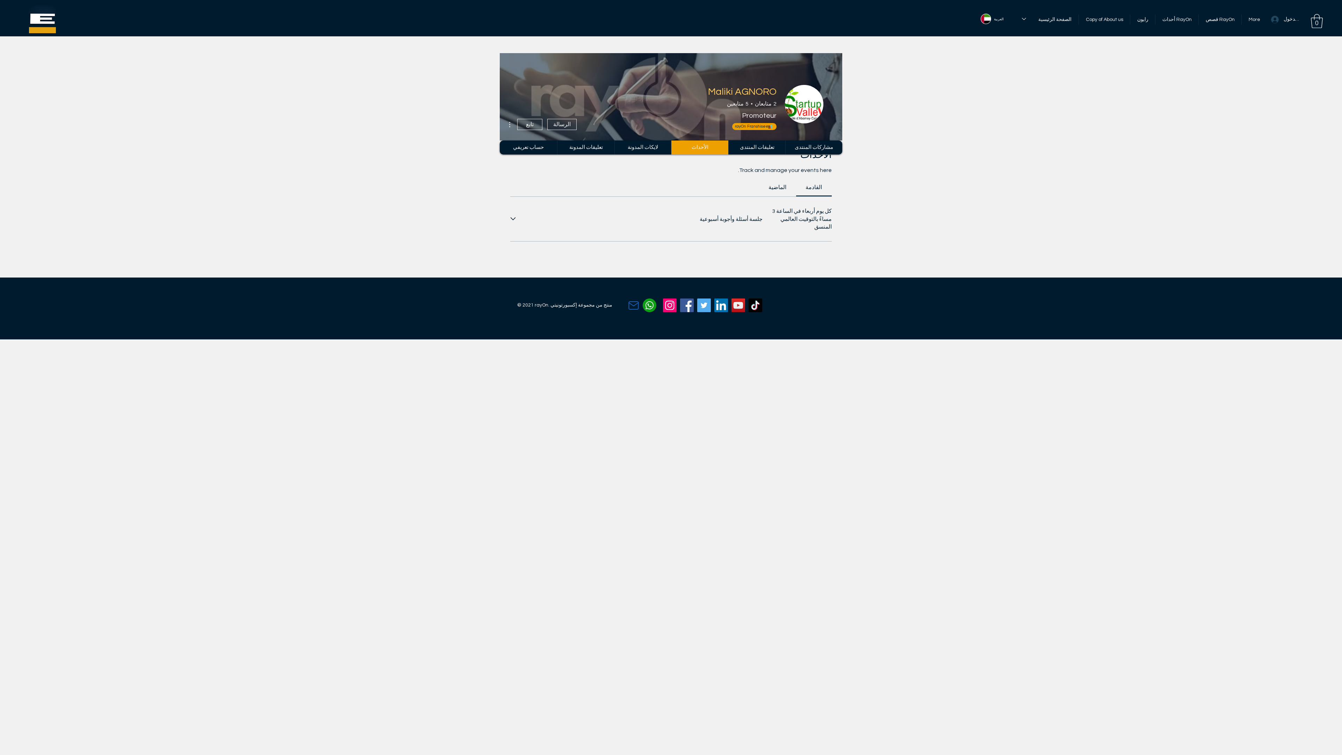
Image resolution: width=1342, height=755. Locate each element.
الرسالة (562, 124)
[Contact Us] (634, 305)
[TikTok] (755, 305)
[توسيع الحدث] (513, 219)
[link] (814, 187)
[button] (1317, 21)
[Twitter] (704, 305)
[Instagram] (670, 305)
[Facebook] (687, 305)
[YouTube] (738, 305)
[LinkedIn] (721, 305)
